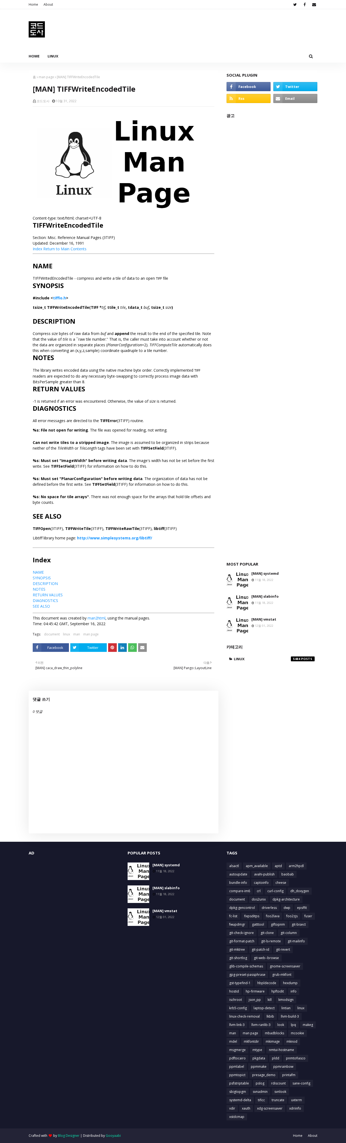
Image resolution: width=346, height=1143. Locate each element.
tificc (261, 1100)
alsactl (234, 866)
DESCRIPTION (45, 583)
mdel (233, 1041)
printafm (288, 1075)
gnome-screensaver (285, 966)
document (52, 634)
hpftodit (277, 991)
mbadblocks (274, 1033)
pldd (275, 1058)
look (280, 1024)
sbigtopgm (237, 1091)
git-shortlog (238, 958)
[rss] (249, 98)
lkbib (270, 1016)
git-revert (283, 949)
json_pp (255, 999)
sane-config (301, 1083)
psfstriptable (239, 1083)
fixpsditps (251, 916)
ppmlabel (236, 1066)
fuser (308, 916)
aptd (278, 866)
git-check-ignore (241, 932)
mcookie (297, 1033)
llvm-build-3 (290, 1016)
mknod (292, 1041)
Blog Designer (68, 1135)
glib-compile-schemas (246, 966)
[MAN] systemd (265, 573)
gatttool (258, 924)
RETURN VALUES (48, 594)
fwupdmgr (237, 924)
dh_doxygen (299, 891)
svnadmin (260, 1091)
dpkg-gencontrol (242, 907)
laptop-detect (264, 1008)
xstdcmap (236, 1116)
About (48, 4)
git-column (289, 932)
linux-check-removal (244, 1016)
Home (33, 4)
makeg (308, 1024)
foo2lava (273, 916)
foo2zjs (292, 916)
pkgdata (258, 1058)
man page (46, 77)
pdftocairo (237, 1058)
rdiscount (278, 1083)
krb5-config (238, 1008)
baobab (287, 874)
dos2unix (259, 899)
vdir (232, 1108)
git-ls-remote (271, 941)
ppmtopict (237, 1075)
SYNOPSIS (42, 577)
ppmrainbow (283, 1066)
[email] (314, 4)
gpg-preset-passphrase (247, 974)
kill (270, 999)
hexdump (290, 983)
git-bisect (299, 924)
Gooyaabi (113, 1135)
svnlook (280, 1091)
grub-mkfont (281, 974)
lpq (293, 1024)
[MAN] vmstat (263, 619)
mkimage (273, 1041)
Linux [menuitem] (53, 56)
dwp (287, 907)
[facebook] (304, 4)
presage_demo (263, 1075)
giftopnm (278, 924)
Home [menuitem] (34, 56)
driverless (269, 907)
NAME (38, 572)
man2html (96, 618)
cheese (280, 882)
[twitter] (295, 4)
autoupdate (238, 874)
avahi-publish (264, 874)
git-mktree (237, 949)
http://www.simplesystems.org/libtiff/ (114, 537)
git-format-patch (241, 941)
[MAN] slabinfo (265, 596)
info (294, 991)
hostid (234, 991)
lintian (286, 1008)
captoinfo (261, 882)
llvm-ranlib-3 (261, 1024)
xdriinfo (295, 1108)
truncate (278, 1100)
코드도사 (42, 101)
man (76, 634)
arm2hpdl (296, 866)
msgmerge (237, 1050)
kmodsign (286, 999)
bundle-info (238, 882)
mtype (257, 1050)
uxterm (296, 1100)
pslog (260, 1083)
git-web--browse (266, 958)
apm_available (257, 866)
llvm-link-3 (237, 1024)
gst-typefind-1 (240, 983)
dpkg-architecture (286, 899)
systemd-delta (240, 1100)
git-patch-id (260, 949)
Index (37, 248)
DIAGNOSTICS (45, 600)
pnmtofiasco (295, 1058)
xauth (246, 1108)
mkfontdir (251, 1041)
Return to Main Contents (64, 248)
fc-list (233, 916)
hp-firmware (255, 991)
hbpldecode (266, 983)
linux (66, 634)
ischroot (235, 999)
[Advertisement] (272, 337)
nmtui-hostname (281, 1050)
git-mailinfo (296, 941)
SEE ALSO (41, 606)
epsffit (302, 907)
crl (259, 891)
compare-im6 (239, 891)
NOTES (39, 589)
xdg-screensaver (269, 1108)
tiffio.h (59, 297)
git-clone (267, 932)
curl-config (275, 891)
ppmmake (259, 1066)
